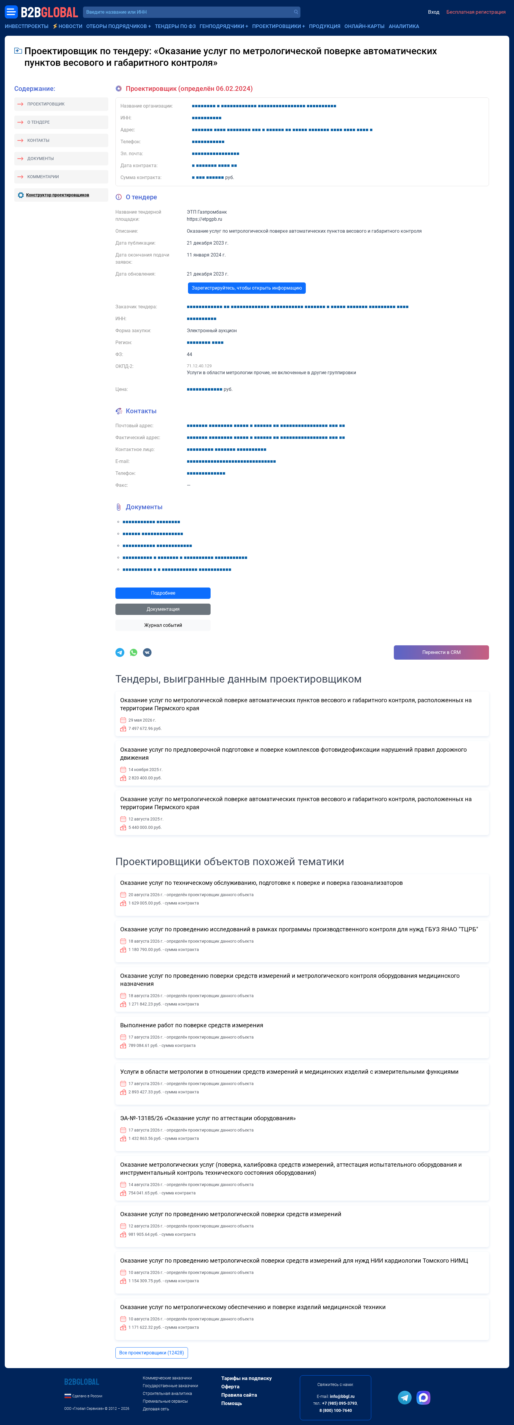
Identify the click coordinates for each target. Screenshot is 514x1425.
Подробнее (163, 593)
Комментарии (43, 176)
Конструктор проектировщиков (57, 194)
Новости (70, 26)
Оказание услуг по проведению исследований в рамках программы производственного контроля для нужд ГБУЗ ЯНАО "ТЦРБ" (299, 929)
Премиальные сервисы (165, 1401)
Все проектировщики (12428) (151, 1353)
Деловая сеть (156, 1409)
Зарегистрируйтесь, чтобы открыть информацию (247, 288)
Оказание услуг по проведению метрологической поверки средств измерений (230, 1214)
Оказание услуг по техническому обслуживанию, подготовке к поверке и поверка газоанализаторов (261, 882)
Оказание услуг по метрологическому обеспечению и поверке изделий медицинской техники (253, 1307)
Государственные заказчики (170, 1385)
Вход (433, 12)
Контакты (38, 140)
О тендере (38, 122)
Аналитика (404, 26)
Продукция (325, 26)
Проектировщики (276, 26)
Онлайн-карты (364, 26)
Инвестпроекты (26, 26)
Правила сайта (239, 1395)
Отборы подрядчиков (116, 26)
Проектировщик (46, 104)
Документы (40, 158)
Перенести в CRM (441, 652)
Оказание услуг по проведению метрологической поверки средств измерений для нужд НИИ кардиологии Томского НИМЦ (294, 1260)
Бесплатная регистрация (476, 12)
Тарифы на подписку (246, 1378)
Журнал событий (163, 625)
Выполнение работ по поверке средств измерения (191, 1025)
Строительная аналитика (167, 1393)
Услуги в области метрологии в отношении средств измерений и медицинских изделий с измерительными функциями (289, 1071)
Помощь (231, 1403)
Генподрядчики (222, 26)
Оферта (230, 1387)
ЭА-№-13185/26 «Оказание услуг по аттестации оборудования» (208, 1118)
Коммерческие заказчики (167, 1378)
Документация (163, 609)
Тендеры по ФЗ (175, 26)
